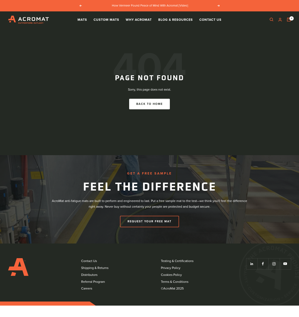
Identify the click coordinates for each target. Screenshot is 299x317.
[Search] (271, 19)
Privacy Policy (170, 267)
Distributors (89, 274)
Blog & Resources (175, 19)
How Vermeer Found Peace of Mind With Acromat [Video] (150, 5)
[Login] (280, 19)
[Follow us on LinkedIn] (251, 263)
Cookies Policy (171, 274)
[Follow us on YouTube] (285, 263)
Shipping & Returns (94, 267)
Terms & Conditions (174, 281)
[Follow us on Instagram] (274, 263)
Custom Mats (106, 19)
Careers (86, 288)
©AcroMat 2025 (172, 288)
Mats (82, 19)
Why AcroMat (139, 19)
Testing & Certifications (177, 261)
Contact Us (210, 19)
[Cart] (289, 19)
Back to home (149, 104)
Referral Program (93, 281)
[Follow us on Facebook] (262, 263)
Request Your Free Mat (149, 221)
